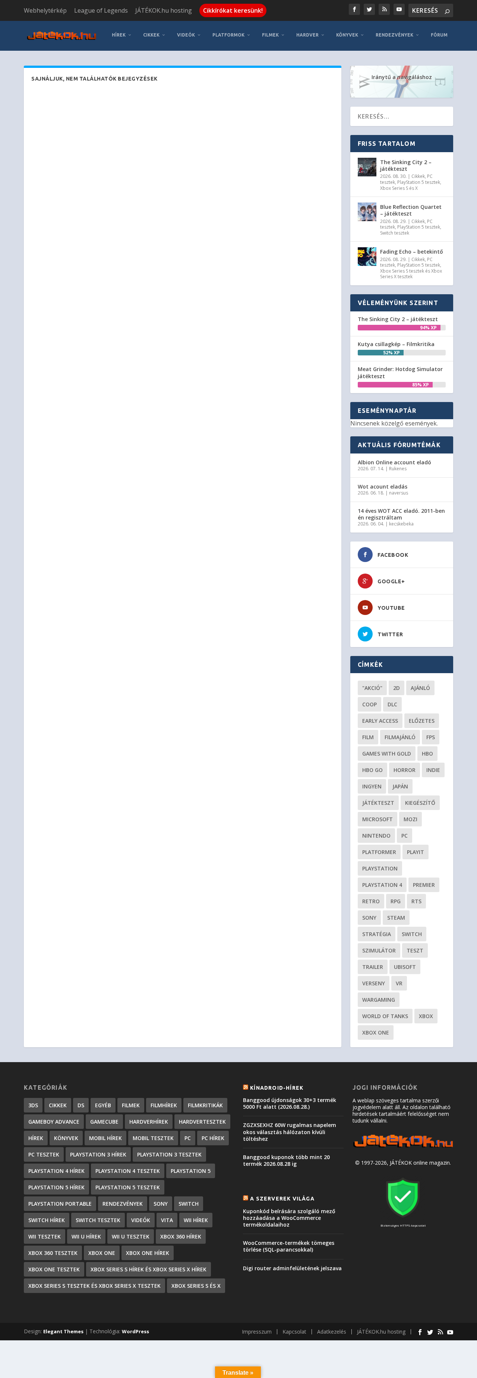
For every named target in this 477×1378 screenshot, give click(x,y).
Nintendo (376, 835)
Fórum (439, 34)
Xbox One (375, 1032)
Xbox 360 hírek (180, 1236)
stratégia (376, 934)
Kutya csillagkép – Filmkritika (396, 344)
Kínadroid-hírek (276, 1088)
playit (415, 852)
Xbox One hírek (147, 1252)
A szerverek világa (282, 1199)
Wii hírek (196, 1220)
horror (405, 769)
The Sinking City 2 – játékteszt (406, 165)
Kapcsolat (294, 1331)
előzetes (422, 720)
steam (396, 917)
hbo (427, 753)
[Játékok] (403, 1147)
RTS (416, 901)
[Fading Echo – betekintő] (367, 256)
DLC (392, 704)
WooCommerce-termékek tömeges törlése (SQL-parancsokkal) (288, 1246)
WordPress (135, 1331)
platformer (379, 852)
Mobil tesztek (153, 1138)
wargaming (378, 999)
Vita (167, 1220)
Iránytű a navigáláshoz (402, 77)
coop (369, 704)
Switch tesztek (394, 233)
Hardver (307, 34)
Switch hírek (46, 1220)
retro (371, 901)
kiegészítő (420, 802)
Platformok (228, 34)
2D (396, 687)
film (368, 737)
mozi (410, 819)
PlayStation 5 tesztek (418, 182)
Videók (186, 34)
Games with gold (386, 753)
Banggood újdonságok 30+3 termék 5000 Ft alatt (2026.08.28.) (289, 1103)
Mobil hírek (105, 1138)
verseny (373, 983)
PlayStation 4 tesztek (127, 1170)
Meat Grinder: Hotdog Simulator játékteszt (400, 372)
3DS (33, 1105)
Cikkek (151, 34)
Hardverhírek (148, 1121)
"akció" (372, 687)
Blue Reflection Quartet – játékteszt (411, 210)
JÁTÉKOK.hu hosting (163, 10)
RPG (396, 901)
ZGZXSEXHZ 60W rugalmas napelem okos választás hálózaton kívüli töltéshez (289, 1131)
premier (424, 884)
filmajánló (400, 737)
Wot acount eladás (382, 486)
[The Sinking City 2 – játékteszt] (367, 167)
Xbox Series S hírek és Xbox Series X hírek (148, 1269)
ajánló (420, 687)
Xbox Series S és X (399, 188)
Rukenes (398, 468)
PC (404, 835)
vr (399, 983)
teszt (415, 950)
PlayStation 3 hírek (98, 1154)
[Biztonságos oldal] (402, 1218)
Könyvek (347, 34)
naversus (398, 493)
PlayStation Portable (60, 1203)
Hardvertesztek (202, 1121)
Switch (412, 934)
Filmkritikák (205, 1105)
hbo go (372, 769)
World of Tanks (385, 1016)
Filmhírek (164, 1105)
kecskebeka (401, 524)
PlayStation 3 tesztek (169, 1154)
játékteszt (378, 802)
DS (81, 1105)
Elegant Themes (63, 1331)
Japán (400, 786)
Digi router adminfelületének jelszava (292, 1268)
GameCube (104, 1121)
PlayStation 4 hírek (56, 1170)
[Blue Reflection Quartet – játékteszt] (367, 212)
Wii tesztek (44, 1236)
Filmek (270, 34)
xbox (426, 1016)
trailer (372, 966)
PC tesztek (43, 1154)
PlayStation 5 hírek (56, 1187)
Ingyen (372, 786)
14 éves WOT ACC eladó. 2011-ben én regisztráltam (401, 514)
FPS (430, 737)
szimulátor (379, 950)
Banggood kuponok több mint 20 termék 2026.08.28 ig (286, 1160)
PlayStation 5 (191, 1170)
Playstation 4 (382, 884)
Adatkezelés (331, 1331)
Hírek (119, 34)
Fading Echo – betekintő (411, 251)
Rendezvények (394, 34)
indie (433, 769)
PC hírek (213, 1138)
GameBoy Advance (53, 1121)
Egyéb (103, 1105)
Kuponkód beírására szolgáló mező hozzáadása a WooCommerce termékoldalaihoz (289, 1218)
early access (380, 720)
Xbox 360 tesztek (53, 1252)
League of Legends (101, 10)
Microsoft (377, 819)
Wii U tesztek (130, 1236)
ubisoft (405, 966)
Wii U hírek (86, 1236)
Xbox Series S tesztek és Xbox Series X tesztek (411, 274)
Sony (369, 917)
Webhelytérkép (45, 10)
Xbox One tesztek (54, 1269)
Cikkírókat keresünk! (233, 10)
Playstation (380, 868)
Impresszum (257, 1331)
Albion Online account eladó (394, 462)
